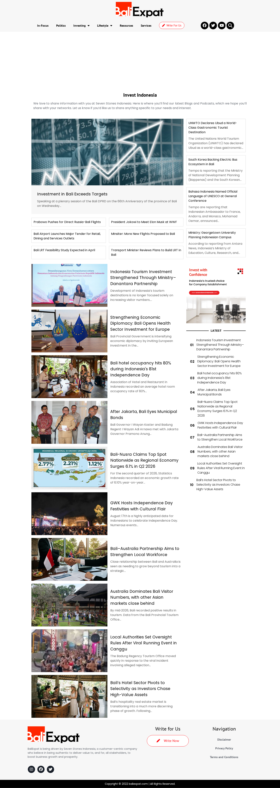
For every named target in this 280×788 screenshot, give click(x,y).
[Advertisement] (140, 60)
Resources (126, 25)
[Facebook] (41, 769)
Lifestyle (102, 25)
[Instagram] (31, 769)
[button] (230, 25)
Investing (79, 25)
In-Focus (43, 25)
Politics (61, 25)
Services (146, 25)
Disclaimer (224, 739)
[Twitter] (50, 769)
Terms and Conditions (224, 757)
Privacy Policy (224, 748)
